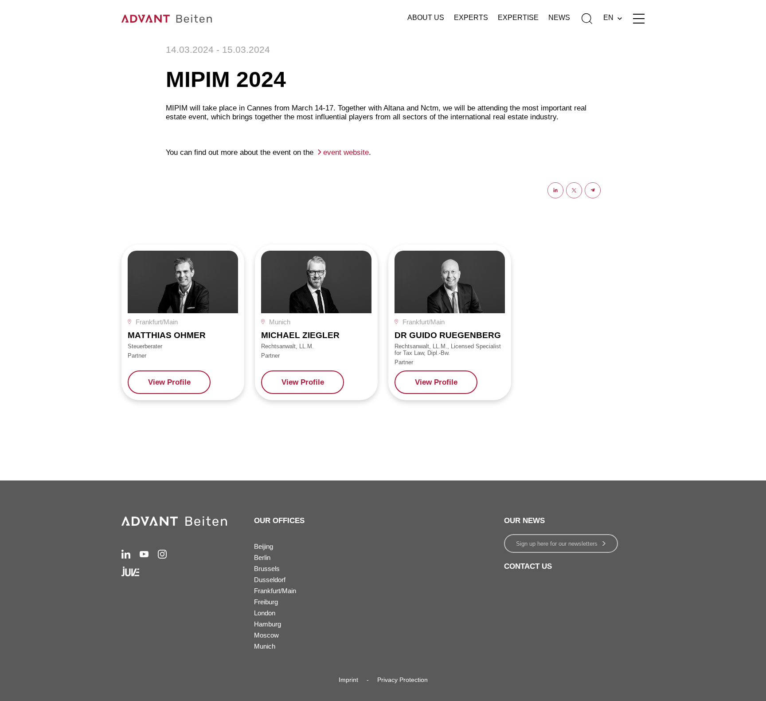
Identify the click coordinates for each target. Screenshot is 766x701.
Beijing (263, 546)
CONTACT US (528, 566)
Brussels (267, 568)
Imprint (348, 679)
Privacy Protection (402, 679)
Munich (264, 646)
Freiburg (266, 602)
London (264, 613)
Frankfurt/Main (275, 591)
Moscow (266, 635)
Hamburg (267, 624)
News (559, 17)
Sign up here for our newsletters (557, 543)
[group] (183, 322)
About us (425, 17)
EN (608, 17)
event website (346, 152)
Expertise (518, 17)
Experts (471, 17)
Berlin (262, 557)
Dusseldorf (269, 579)
